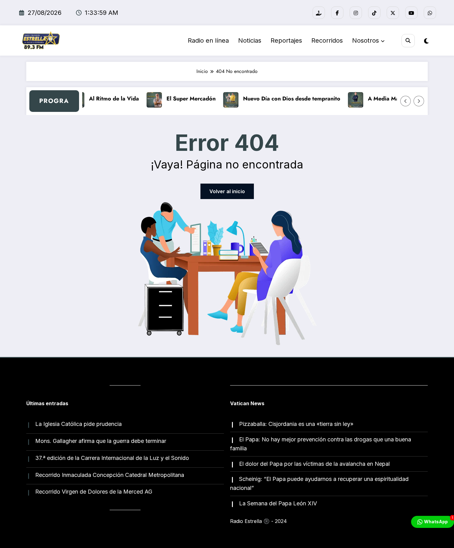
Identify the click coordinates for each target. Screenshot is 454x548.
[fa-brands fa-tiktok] (374, 12)
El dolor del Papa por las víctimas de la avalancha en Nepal (314, 464)
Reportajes (286, 40)
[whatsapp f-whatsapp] (430, 12)
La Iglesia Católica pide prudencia (78, 424)
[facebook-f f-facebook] (337, 12)
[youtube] (411, 12)
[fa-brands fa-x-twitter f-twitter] (393, 12)
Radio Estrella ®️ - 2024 (258, 521)
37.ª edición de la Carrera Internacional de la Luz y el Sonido (112, 458)
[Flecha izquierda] (405, 101)
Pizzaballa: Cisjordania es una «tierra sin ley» (296, 424)
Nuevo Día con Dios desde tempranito (287, 99)
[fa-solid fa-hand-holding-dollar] (319, 12)
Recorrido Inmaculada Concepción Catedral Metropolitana (109, 475)
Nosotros (365, 40)
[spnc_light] (426, 41)
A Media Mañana (385, 99)
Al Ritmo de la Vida (110, 99)
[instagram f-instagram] (356, 12)
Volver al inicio (227, 191)
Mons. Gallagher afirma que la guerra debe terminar (100, 441)
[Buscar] (408, 40)
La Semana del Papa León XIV (278, 503)
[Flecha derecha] (419, 101)
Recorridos (327, 40)
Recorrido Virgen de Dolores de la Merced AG (93, 491)
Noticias (249, 40)
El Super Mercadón (186, 99)
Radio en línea (208, 40)
